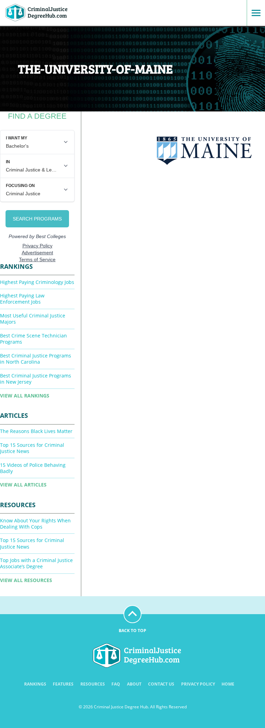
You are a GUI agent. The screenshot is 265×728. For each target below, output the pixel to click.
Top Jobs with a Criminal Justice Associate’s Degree (36, 563)
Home (228, 684)
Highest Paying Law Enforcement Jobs (22, 298)
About (134, 684)
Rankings (35, 684)
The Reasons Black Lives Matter (36, 431)
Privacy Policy (198, 684)
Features (63, 684)
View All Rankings (24, 395)
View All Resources (26, 580)
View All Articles (23, 484)
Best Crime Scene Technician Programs (33, 338)
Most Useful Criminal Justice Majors (32, 318)
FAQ (115, 684)
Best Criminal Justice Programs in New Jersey (35, 378)
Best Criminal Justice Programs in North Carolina (35, 358)
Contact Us (161, 684)
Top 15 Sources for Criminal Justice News (32, 448)
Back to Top (132, 630)
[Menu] (254, 13)
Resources (92, 684)
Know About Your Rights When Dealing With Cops (35, 523)
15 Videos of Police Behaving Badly (33, 468)
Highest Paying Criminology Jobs (37, 282)
